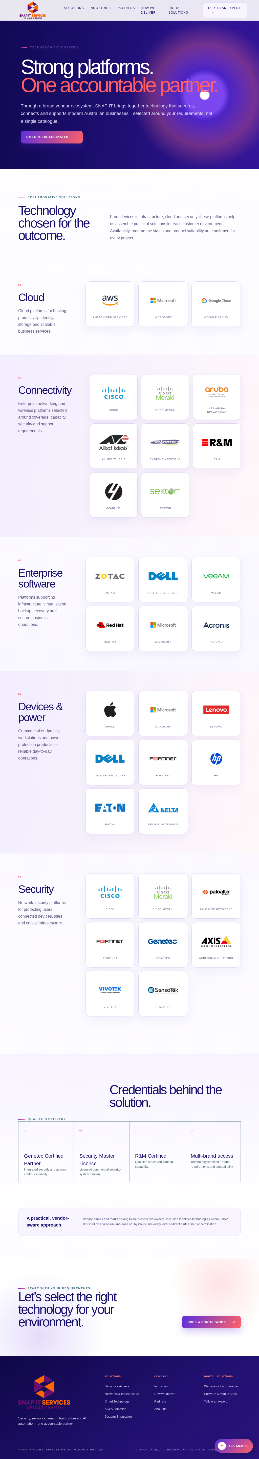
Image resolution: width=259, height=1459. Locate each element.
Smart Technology (117, 1401)
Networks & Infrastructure (122, 1394)
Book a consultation (211, 1322)
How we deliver (148, 10)
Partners (126, 8)
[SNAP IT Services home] (33, 10)
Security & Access (117, 1386)
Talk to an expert (224, 10)
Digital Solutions (178, 10)
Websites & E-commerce (221, 1386)
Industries (100, 8)
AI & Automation (115, 1409)
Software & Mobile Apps (220, 1394)
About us (160, 1409)
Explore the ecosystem (51, 136)
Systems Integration (118, 1416)
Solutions (74, 8)
